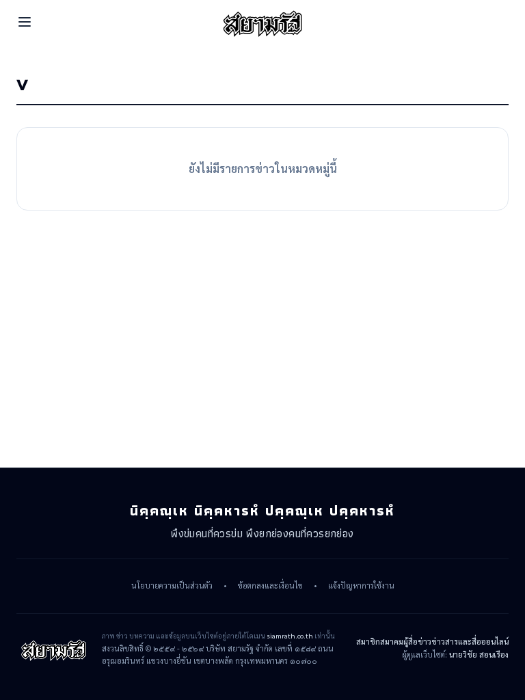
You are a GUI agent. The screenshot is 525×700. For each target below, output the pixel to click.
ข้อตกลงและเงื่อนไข (270, 586)
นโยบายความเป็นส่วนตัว (172, 586)
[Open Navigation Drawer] (24, 22)
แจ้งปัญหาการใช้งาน (361, 586)
